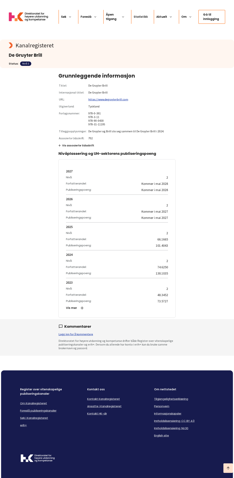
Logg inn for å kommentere (75, 334)
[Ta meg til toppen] (228, 468)
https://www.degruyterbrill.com (108, 99)
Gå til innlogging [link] (211, 17)
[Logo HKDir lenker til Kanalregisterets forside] (31, 17)
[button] (117, 308)
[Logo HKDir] (37, 458)
